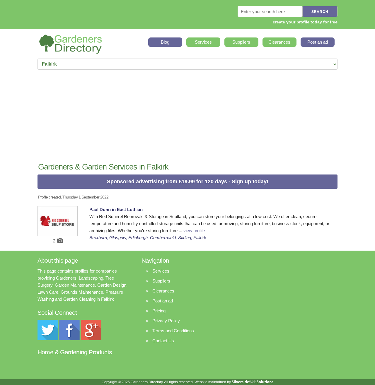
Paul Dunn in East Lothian (116, 209)
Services (203, 42)
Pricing (159, 310)
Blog (165, 42)
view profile (194, 230)
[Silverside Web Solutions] (252, 382)
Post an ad (317, 42)
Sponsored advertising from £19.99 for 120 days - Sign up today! (187, 181)
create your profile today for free (305, 22)
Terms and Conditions (173, 330)
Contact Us (163, 340)
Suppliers (241, 42)
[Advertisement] (188, 115)
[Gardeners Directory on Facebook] (69, 338)
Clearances (279, 42)
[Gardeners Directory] (70, 42)
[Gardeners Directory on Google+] (91, 338)
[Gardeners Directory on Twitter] (48, 338)
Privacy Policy (166, 320)
